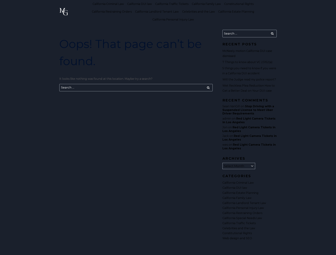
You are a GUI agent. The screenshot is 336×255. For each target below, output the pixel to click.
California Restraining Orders (112, 11)
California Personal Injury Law (173, 19)
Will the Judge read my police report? (249, 79)
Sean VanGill (231, 106)
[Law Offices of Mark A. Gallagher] (63, 12)
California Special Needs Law (242, 218)
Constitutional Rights (239, 4)
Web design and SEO (237, 238)
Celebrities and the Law (198, 11)
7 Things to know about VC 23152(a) (247, 62)
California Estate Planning (236, 11)
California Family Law (206, 4)
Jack (225, 136)
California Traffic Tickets (171, 4)
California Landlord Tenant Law (157, 11)
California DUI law (139, 4)
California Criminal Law (108, 4)
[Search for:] (136, 87)
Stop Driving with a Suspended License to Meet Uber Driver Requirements (248, 110)
